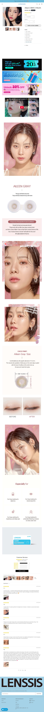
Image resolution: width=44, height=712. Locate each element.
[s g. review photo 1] (6, 612)
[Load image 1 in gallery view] (6, 29)
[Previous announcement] (2, 1)
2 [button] (20, 670)
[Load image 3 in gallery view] (14, 29)
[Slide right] (21, 29)
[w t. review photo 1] (6, 642)
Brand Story (4, 702)
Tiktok (32, 702)
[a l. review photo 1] (6, 627)
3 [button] (22, 670)
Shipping (17, 704)
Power (26, 14)
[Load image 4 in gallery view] (17, 29)
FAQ (16, 702)
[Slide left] (4, 29)
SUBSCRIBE (39, 693)
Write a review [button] (22, 570)
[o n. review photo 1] (6, 597)
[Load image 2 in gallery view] (10, 29)
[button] (2, 4)
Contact (17, 700)
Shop (2, 700)
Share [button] (27, 45)
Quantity (26, 19)
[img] (6, 586)
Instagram (33, 700)
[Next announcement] (42, 1)
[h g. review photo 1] (6, 664)
